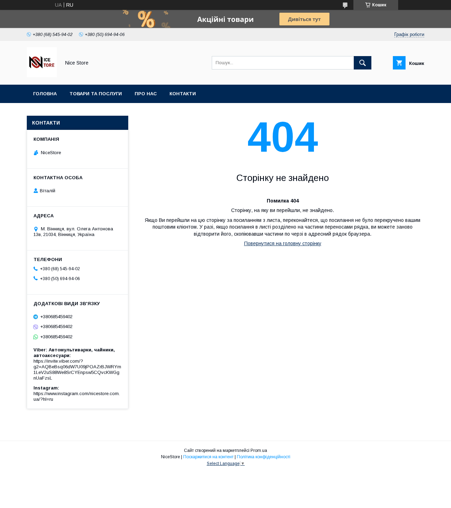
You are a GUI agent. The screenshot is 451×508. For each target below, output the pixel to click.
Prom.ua (259, 450)
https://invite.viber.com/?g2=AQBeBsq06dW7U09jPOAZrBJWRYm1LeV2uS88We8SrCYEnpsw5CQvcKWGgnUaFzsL (77, 369)
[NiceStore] (42, 75)
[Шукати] (362, 62)
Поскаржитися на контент (208, 456)
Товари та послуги (95, 93)
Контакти (182, 93)
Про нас (146, 93)
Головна (45, 93)
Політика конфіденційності (263, 456)
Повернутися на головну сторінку (282, 243)
